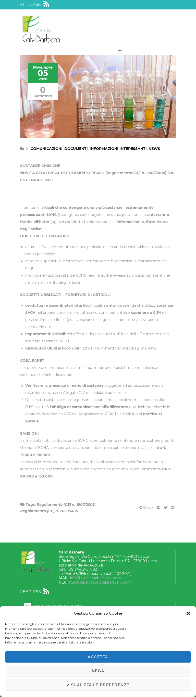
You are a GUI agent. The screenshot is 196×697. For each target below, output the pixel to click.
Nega (98, 671)
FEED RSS (31, 4)
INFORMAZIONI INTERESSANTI (118, 148)
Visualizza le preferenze (98, 685)
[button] (188, 613)
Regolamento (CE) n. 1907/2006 (66, 504)
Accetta (98, 657)
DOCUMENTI (76, 148)
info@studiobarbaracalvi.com (95, 578)
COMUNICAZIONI (47, 148)
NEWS (154, 148)
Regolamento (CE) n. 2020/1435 (49, 511)
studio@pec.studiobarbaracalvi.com (99, 582)
